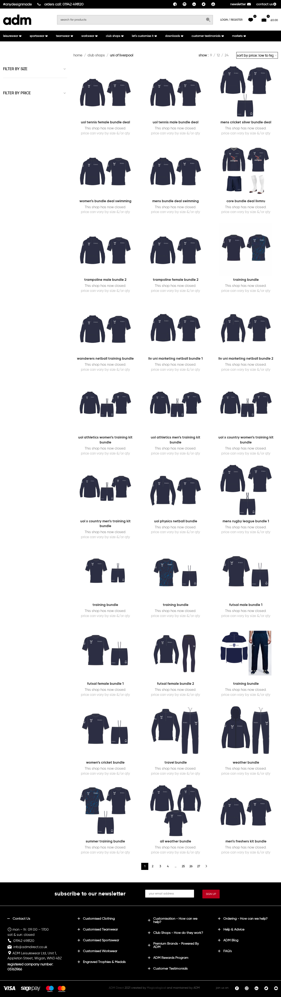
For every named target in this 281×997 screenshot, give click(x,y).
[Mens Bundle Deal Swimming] (176, 170)
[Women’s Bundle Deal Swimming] (105, 170)
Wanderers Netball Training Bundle (105, 358)
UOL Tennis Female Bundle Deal (105, 122)
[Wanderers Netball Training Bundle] (105, 327)
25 (183, 866)
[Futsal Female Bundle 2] (176, 653)
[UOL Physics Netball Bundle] (176, 490)
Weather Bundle (246, 762)
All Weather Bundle (175, 841)
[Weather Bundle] (246, 731)
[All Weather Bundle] (176, 810)
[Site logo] (17, 19)
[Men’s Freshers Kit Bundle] (246, 810)
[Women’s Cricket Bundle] (105, 731)
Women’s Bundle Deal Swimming (105, 201)
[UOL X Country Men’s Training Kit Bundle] (105, 490)
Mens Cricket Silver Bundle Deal (245, 122)
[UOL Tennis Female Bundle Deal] (105, 91)
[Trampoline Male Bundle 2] (105, 249)
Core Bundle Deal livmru (246, 201)
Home (77, 55)
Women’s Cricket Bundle (105, 762)
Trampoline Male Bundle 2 (105, 279)
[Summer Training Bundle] (105, 810)
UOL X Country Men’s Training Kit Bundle (105, 523)
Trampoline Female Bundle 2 (175, 279)
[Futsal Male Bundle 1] (246, 574)
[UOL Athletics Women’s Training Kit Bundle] (105, 406)
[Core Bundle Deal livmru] (246, 170)
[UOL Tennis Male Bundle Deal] (176, 91)
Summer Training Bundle (105, 841)
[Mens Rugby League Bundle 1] (246, 490)
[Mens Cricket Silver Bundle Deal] (246, 91)
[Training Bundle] (246, 249)
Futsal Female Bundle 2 (175, 683)
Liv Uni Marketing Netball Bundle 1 (175, 358)
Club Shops (96, 55)
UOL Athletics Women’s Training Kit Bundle (105, 440)
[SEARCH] (208, 20)
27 (198, 866)
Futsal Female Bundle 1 (105, 683)
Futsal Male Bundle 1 (245, 604)
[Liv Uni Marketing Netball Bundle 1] (176, 327)
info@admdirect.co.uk (30, 947)
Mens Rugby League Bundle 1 (246, 521)
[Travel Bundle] (176, 731)
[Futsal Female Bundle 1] (105, 653)
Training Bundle (246, 279)
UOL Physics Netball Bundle (175, 521)
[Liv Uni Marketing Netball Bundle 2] (246, 327)
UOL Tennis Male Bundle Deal (175, 122)
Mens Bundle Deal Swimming (175, 201)
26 (190, 866)
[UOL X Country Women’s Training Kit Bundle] (246, 406)
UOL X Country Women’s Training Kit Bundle (246, 440)
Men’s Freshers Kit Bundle (245, 841)
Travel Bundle (176, 762)
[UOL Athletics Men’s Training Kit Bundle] (176, 406)
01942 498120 (23, 941)
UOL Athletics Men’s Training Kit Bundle (175, 440)
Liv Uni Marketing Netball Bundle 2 (245, 358)
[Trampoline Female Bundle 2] (176, 249)
